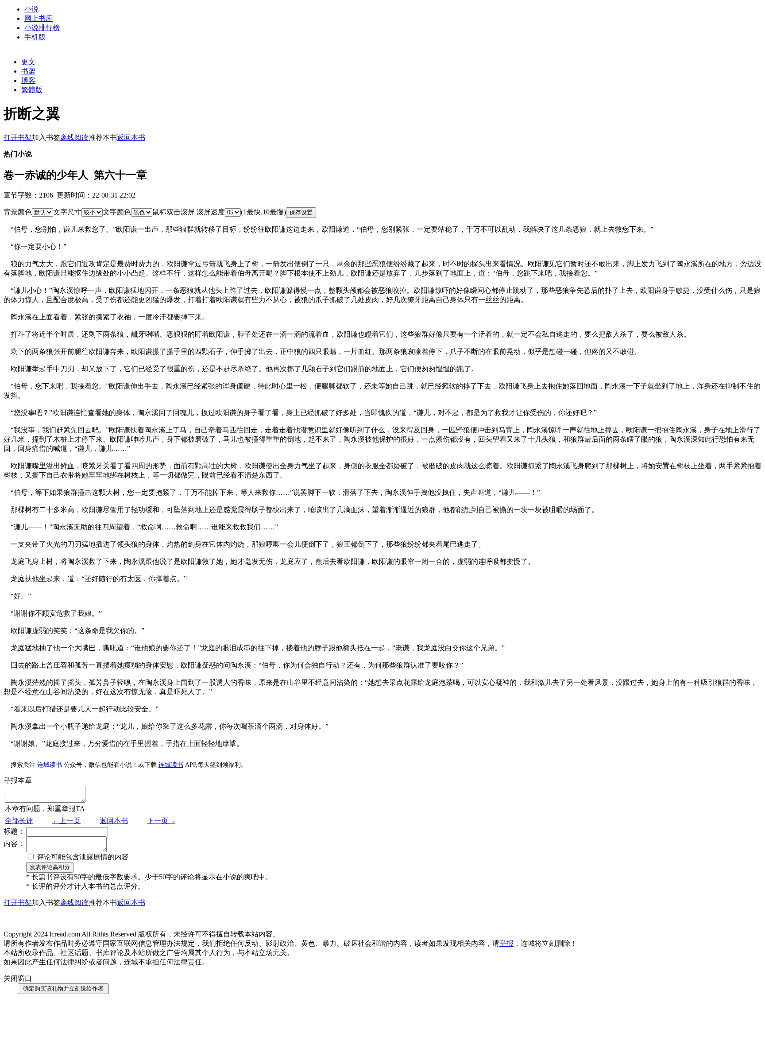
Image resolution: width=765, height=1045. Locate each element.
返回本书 (114, 820)
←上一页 (66, 820)
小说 (31, 9)
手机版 (35, 37)
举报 (506, 943)
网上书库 (38, 18)
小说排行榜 (42, 27)
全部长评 (19, 820)
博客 (28, 80)
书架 (28, 71)
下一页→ (161, 820)
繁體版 (31, 89)
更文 (28, 62)
